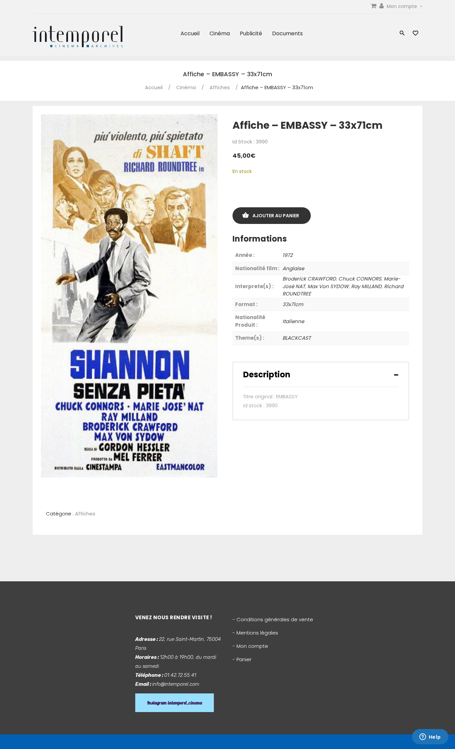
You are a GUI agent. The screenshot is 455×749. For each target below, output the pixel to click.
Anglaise (293, 268)
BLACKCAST (296, 337)
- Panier (241, 659)
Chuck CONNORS (359, 278)
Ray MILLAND (366, 286)
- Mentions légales (255, 632)
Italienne (293, 321)
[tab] (320, 374)
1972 (287, 255)
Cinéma (220, 33)
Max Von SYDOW (328, 286)
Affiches (220, 87)
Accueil (190, 33)
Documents (287, 33)
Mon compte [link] (402, 6)
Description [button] (266, 374)
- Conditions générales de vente (272, 619)
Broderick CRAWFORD (309, 278)
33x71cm (292, 304)
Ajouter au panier (275, 215)
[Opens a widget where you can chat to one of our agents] (430, 737)
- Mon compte (250, 646)
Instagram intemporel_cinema (174, 703)
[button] (402, 33)
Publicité (251, 33)
